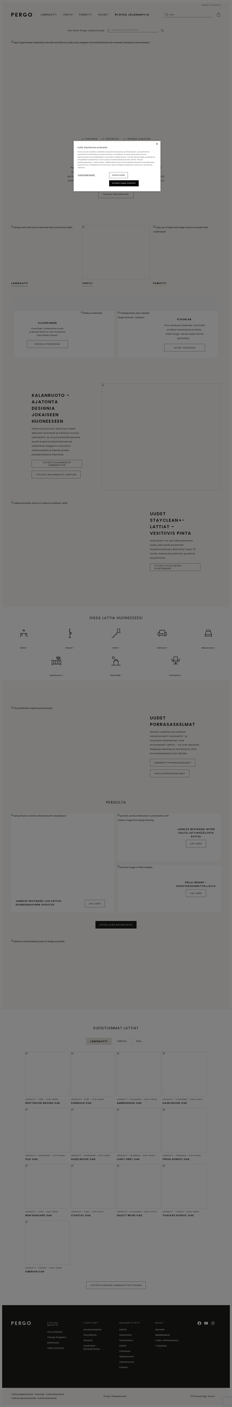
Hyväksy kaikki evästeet (124, 183)
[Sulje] (157, 144)
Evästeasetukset (86, 175)
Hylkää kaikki (118, 175)
